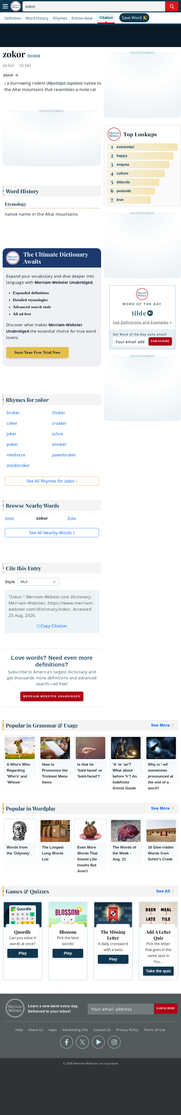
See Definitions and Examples (141, 322)
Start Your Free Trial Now (37, 352)
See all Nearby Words (50, 533)
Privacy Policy (128, 1029)
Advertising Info (75, 1029)
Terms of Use (154, 1029)
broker (13, 412)
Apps (53, 1029)
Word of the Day (142, 304)
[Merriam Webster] (142, 294)
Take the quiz (158, 971)
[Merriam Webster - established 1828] (16, 6)
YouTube (98, 1042)
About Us (36, 1029)
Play (23, 953)
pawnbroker (64, 455)
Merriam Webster (15, 1008)
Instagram (114, 1042)
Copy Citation (54, 626)
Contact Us (102, 1029)
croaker (59, 423)
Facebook (66, 1042)
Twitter (82, 1042)
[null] (150, 313)
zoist (9, 518)
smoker (59, 444)
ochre (57, 434)
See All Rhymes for (50, 481)
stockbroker (18, 465)
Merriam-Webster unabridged (52, 696)
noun (33, 55)
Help (19, 1029)
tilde (139, 313)
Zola (72, 518)
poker (12, 444)
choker (58, 412)
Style (10, 581)
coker (12, 423)
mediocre (16, 455)
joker (12, 434)
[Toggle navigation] (5, 6)
